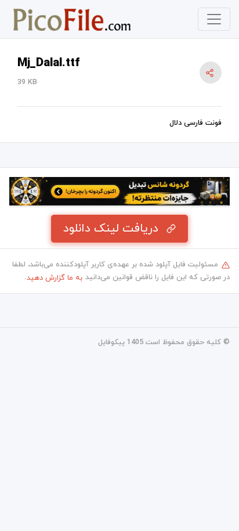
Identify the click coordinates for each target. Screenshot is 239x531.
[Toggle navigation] (214, 19)
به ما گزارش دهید (54, 278)
